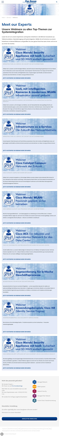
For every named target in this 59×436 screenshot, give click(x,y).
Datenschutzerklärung (38, 428)
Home (3, 17)
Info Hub (9, 17)
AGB (19, 428)
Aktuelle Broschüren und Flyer (29, 430)
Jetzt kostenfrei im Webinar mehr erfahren (17, 78)
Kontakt (46, 428)
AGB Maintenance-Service (27, 428)
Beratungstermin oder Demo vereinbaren (11, 430)
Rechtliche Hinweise (12, 428)
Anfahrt (38, 430)
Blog (50, 428)
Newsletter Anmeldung (29, 419)
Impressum (4, 428)
